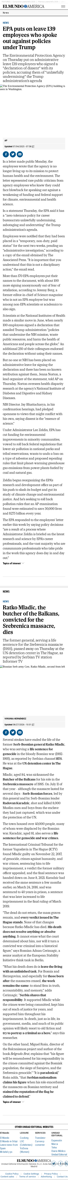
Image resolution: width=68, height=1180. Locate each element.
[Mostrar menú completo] (57, 6)
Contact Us (62, 1176)
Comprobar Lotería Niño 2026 (24, 2)
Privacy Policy (51, 1173)
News (6, 13)
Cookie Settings (31, 1173)
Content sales (7, 1176)
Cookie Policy (11, 1173)
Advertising (46, 1176)
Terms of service (27, 1176)
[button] (34, 1127)
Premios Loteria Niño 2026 (48, 2)
